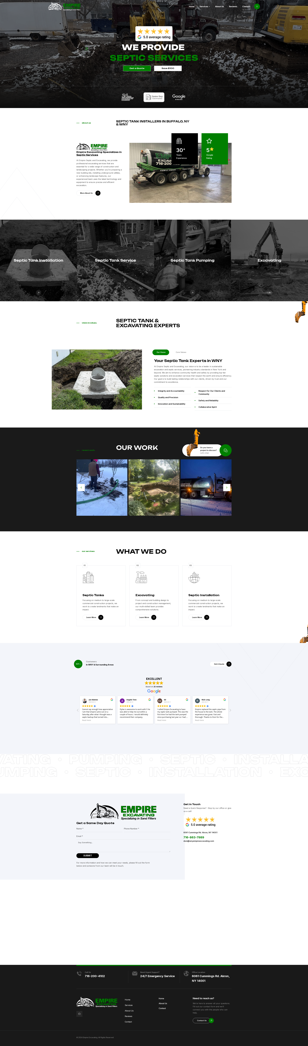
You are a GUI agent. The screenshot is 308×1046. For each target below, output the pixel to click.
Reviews (128, 1016)
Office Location (198, 972)
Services (129, 1005)
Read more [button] (86, 720)
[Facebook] (79, 1014)
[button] (257, 6)
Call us (88, 972)
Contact (128, 1022)
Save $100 (168, 68)
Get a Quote (136, 68)
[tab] (160, 352)
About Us (129, 1011)
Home (127, 999)
